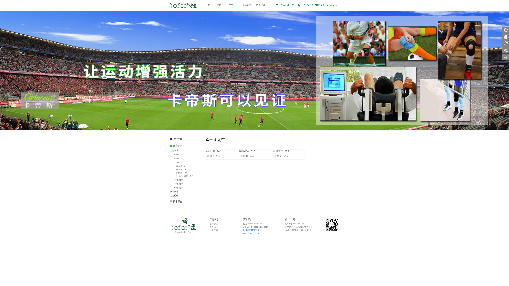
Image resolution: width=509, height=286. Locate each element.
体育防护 (178, 145)
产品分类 (214, 219)
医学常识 (247, 5)
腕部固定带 (178, 188)
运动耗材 (174, 195)
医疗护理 (178, 139)
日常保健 (178, 201)
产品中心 (233, 5)
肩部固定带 (178, 180)
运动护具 (174, 150)
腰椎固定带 (178, 154)
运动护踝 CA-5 (181, 173)
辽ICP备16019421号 (294, 224)
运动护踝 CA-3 (181, 169)
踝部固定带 (178, 162)
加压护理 (174, 191)
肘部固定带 (178, 184)
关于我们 (219, 5)
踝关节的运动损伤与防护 (184, 176)
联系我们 (260, 5)
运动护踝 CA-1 (181, 166)
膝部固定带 (178, 158)
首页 (207, 5)
